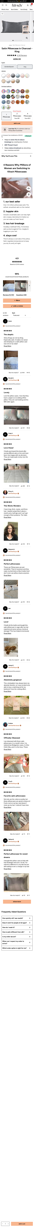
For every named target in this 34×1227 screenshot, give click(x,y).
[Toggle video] (28, 194)
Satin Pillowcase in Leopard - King (4, 81)
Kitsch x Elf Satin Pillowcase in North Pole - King (4, 107)
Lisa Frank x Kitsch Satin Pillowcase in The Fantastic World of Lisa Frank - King (18, 91)
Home (10, 45)
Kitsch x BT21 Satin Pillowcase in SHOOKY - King (18, 102)
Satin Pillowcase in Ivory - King (4, 76)
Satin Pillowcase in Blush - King (22, 76)
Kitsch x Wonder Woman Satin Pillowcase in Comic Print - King (18, 97)
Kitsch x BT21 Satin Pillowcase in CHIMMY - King (27, 97)
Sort (13, 313)
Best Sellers (14, 9)
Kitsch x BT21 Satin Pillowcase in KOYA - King (4, 102)
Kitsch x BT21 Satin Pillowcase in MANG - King (8, 102)
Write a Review (21, 306)
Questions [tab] (21, 295)
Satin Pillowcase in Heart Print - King (18, 81)
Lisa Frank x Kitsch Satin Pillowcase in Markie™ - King (8, 91)
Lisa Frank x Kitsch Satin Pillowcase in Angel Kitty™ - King (4, 91)
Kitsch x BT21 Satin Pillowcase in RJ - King (13, 102)
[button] (2, 13)
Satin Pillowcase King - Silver (8, 81)
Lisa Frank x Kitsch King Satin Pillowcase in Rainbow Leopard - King (13, 91)
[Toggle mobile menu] (3, 5)
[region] (17, 1)
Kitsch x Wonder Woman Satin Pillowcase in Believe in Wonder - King (13, 97)
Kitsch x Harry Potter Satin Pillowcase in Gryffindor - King (22, 91)
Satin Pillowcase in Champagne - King (13, 81)
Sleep (31, 9)
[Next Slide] (29, 286)
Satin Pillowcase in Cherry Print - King (8, 76)
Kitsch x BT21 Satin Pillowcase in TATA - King (22, 102)
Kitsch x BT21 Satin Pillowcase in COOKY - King (22, 97)
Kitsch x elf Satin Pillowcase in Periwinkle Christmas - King (8, 107)
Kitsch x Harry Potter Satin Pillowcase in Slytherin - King (8, 97)
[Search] (6, 5)
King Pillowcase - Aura (27, 76)
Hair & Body (23, 9)
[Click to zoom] (27, 38)
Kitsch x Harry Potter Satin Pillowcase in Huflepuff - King (27, 91)
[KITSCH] (17, 5)
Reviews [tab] (8, 295)
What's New (5, 9)
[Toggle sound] (28, 188)
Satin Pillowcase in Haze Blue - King (18, 76)
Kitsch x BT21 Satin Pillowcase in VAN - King (27, 102)
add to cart (22, 1224)
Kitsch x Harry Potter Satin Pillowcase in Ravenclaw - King (4, 97)
